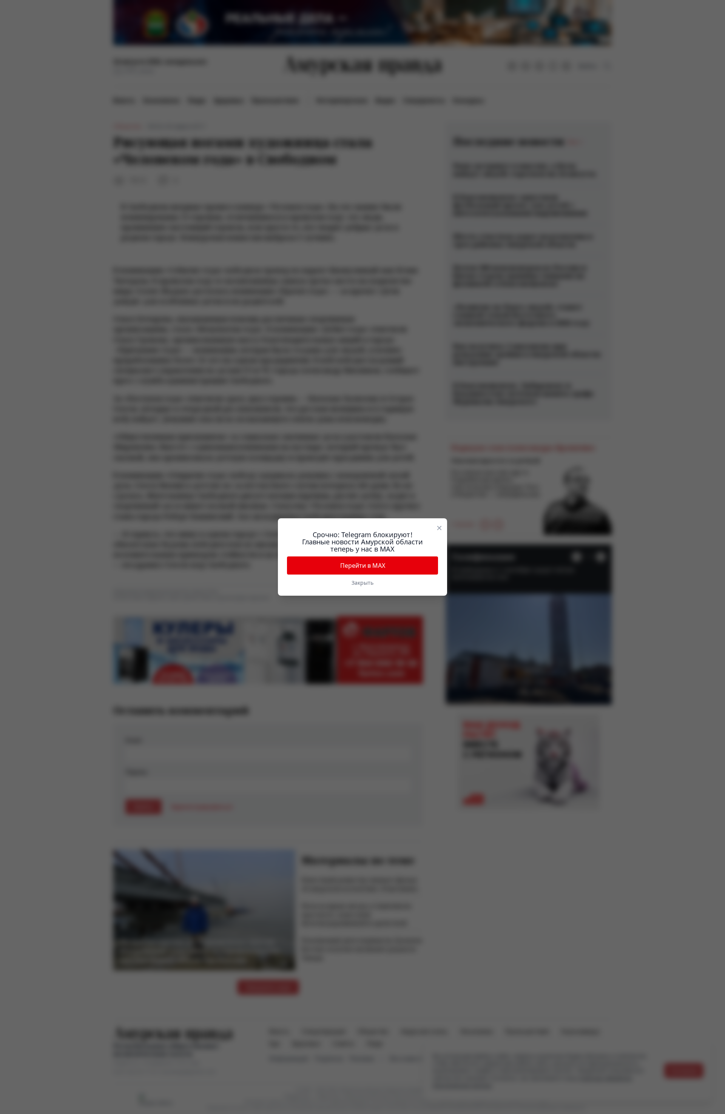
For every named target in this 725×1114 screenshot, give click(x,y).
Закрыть (362, 582)
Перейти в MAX (362, 565)
